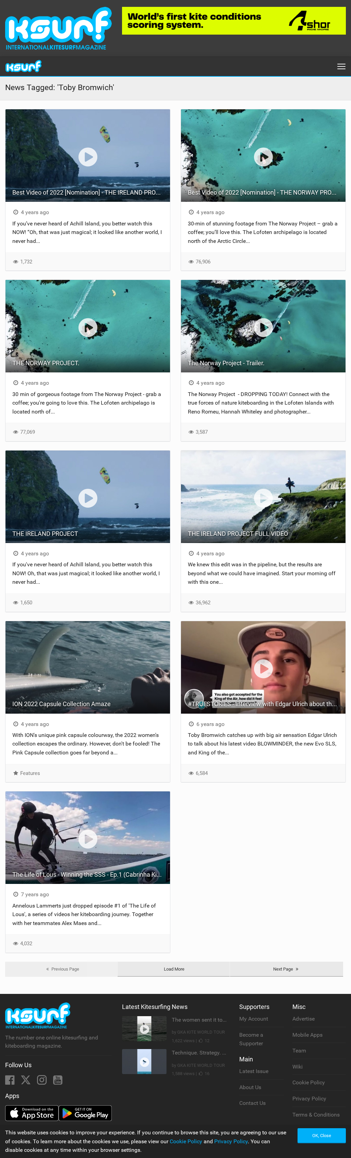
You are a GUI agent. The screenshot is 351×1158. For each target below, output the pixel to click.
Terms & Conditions (316, 1114)
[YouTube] (57, 1082)
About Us (250, 1087)
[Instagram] (42, 1082)
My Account (253, 1018)
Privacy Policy (309, 1098)
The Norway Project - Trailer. (226, 363)
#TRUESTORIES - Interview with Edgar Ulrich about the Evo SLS (267, 703)
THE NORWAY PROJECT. (46, 363)
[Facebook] (10, 1082)
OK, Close (321, 1135)
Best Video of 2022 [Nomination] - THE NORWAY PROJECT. (267, 192)
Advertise (303, 1018)
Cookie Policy (308, 1082)
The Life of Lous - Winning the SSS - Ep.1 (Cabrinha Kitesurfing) (91, 874)
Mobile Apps (307, 1035)
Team (299, 1050)
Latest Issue (253, 1071)
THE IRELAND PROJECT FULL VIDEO (238, 533)
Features (29, 773)
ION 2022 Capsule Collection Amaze (61, 703)
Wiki (297, 1066)
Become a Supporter (251, 1039)
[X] (26, 1082)
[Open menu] (341, 66)
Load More (174, 969)
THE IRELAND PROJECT (45, 533)
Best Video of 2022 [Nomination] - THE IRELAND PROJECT (91, 192)
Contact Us (252, 1103)
